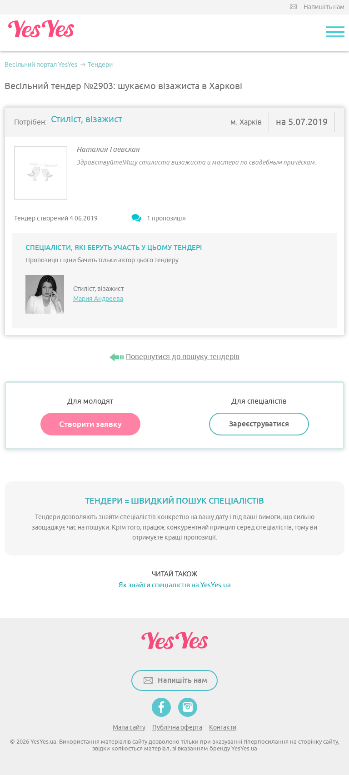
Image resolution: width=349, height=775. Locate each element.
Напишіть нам (324, 7)
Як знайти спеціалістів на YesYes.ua (175, 585)
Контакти (222, 727)
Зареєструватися (259, 424)
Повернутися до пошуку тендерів (182, 356)
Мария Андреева (98, 299)
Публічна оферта (177, 727)
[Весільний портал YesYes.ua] (41, 33)
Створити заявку (90, 424)
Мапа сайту (129, 727)
